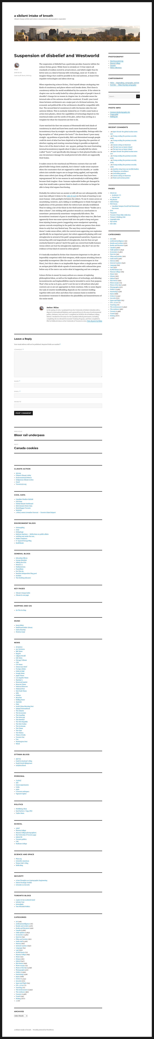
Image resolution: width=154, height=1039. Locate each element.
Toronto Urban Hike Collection (120, 215)
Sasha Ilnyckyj (20, 630)
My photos (113, 199)
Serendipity (19, 904)
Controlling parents (119, 173)
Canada (18, 930)
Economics (19, 935)
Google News (20, 673)
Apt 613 (18, 759)
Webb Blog (19, 865)
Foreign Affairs (21, 669)
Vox (17, 739)
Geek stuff (17, 75)
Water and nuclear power (121, 178)
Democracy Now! (21, 667)
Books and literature (22, 928)
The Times (19, 728)
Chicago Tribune (21, 660)
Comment (19, 349)
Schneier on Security (23, 885)
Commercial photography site (120, 112)
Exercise (18, 937)
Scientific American (22, 861)
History (18, 944)
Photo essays (20, 966)
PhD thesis (19, 963)
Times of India (20, 735)
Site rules (113, 224)
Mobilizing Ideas (21, 809)
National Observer (22, 686)
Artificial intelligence (23, 924)
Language (19, 948)
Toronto (18, 994)
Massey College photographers (26, 833)
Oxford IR (19, 837)
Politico (18, 695)
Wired (18, 744)
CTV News (19, 665)
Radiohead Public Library (24, 627)
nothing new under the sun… (25, 536)
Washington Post (21, 741)
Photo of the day (21, 968)
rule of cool (71, 196)
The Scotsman (20, 726)
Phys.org (19, 859)
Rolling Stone (20, 700)
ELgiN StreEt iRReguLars (24, 763)
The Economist (21, 713)
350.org (18, 473)
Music (18, 957)
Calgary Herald (21, 656)
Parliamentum (20, 567)
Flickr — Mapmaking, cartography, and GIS (124, 83)
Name (17, 381)
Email (17, 391)
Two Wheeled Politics (23, 906)
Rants (23, 75)
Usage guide (114, 114)
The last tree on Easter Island (122, 147)
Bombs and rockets (22, 926)
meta (17, 789)
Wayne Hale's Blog (22, 863)
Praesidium (19, 569)
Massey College (21, 830)
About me (113, 193)
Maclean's (19, 680)
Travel (18, 996)
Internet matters (21, 946)
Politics (18, 972)
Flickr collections (116, 68)
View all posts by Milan (94, 321)
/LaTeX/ (18, 780)
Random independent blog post (26, 573)
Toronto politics (21, 839)
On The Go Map (21, 610)
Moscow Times (21, 684)
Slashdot (19, 702)
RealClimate (20, 543)
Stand (18, 482)
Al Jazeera (19, 647)
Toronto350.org (21, 484)
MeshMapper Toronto (23, 508)
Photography (20, 970)
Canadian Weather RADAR (24, 499)
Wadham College (21, 844)
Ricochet (19, 697)
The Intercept (20, 717)
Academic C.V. (116, 195)
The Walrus (19, 733)
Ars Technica (20, 649)
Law (17, 950)
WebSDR (19, 510)
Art (17, 922)
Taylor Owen (20, 813)
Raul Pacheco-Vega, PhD (24, 811)
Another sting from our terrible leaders (126, 169)
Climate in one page (22, 595)
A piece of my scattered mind (25, 900)
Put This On (20, 571)
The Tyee (19, 730)
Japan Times (20, 676)
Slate (17, 704)
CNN (17, 662)
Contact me (115, 197)
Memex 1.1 (19, 565)
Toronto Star (20, 737)
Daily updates (20, 933)
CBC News (19, 658)
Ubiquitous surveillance (121, 171)
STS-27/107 (20, 985)
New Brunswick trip (116, 61)
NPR (17, 693)
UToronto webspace (22, 791)
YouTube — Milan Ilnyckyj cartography (123, 85)
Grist (17, 530)
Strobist (18, 576)
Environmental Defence (24, 478)
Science (18, 979)
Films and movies (22, 939)
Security (18, 981)
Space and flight (21, 983)
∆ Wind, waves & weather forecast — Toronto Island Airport (36, 512)
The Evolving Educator (23, 578)
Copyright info (115, 219)
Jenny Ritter (20, 625)
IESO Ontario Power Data (24, 506)
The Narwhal (20, 719)
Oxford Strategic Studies (24, 883)
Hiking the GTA (21, 562)
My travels (113, 221)
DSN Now (19, 501)
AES (17, 783)
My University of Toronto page (26, 835)
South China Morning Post (25, 706)
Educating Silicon (21, 558)
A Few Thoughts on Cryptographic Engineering (31, 880)
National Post (20, 689)
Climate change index (23, 593)
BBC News (19, 651)
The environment (22, 990)
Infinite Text (20, 902)
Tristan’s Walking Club (117, 217)
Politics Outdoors (21, 539)
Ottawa (18, 959)
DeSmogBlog (20, 528)
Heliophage (19, 532)
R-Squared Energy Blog (23, 541)
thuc (111, 210)
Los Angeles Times (22, 678)
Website (17, 402)
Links (18, 787)
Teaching (19, 988)
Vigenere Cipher (21, 794)
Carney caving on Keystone (122, 145)
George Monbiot (21, 560)
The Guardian (20, 715)
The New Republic (22, 722)
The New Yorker (21, 724)
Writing (28, 75)
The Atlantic (20, 711)
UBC (17, 841)
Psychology (19, 974)
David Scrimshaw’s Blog (24, 761)
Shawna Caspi (20, 632)
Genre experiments (22, 785)
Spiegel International (23, 708)
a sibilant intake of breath (33, 15)
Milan (16, 69)
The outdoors (20, 992)
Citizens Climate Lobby (23, 475)
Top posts (113, 213)
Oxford (18, 961)
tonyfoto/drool (21, 765)
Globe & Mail (20, 671)
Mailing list (114, 117)
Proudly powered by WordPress (43, 1030)
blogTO (18, 654)
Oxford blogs (114, 202)
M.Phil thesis (20, 952)
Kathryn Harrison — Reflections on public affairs (32, 534)
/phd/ (18, 828)
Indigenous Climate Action (25, 480)
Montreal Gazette (21, 682)
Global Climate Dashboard (24, 504)
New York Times (21, 691)
